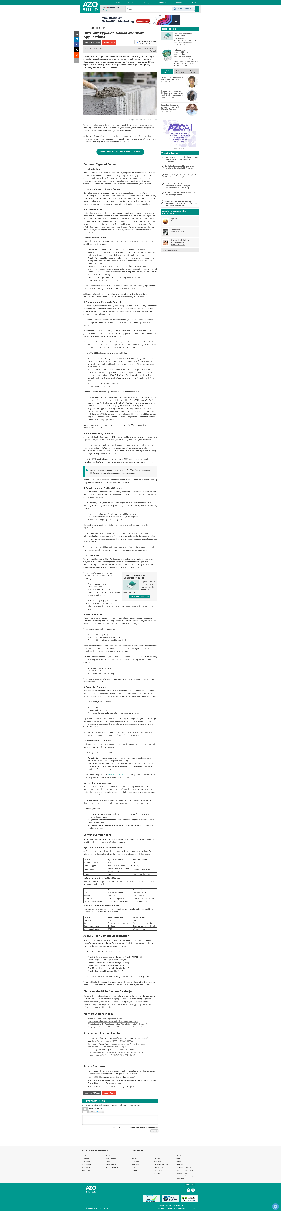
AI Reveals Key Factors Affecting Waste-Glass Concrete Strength (181, 176)
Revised (153, 51)
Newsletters (158, 1167)
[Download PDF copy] (76, 34)
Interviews (136, 1164)
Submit (154, 1131)
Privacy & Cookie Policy (184, 1170)
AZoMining (86, 1170)
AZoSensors (110, 1156)
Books (134, 1167)
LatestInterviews (166, 71)
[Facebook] (76, 44)
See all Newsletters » (169, 250)
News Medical (111, 1164)
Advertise (179, 1164)
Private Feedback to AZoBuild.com (145, 1127)
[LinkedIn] (76, 39)
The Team (157, 1162)
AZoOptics (86, 1167)
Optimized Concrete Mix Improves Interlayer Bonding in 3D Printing (179, 167)
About (178, 1156)
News (134, 1156)
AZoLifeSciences (112, 1167)
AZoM (84, 1156)
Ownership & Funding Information (184, 1177)
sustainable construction (118, 774)
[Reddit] (76, 55)
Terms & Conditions (183, 1167)
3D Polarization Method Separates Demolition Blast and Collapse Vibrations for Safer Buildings (179, 186)
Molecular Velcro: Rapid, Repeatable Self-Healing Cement (180, 194)
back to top (189, 1184)
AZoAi (108, 1162)
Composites (175, 229)
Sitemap (157, 1173)
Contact (179, 1162)
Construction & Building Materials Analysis (180, 241)
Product (135, 1170)
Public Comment (121, 1127)
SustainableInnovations (180, 71)
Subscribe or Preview (178, 221)
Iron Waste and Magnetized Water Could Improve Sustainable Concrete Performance (182, 159)
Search (178, 1159)
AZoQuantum (111, 1159)
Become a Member (161, 1164)
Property (157, 1156)
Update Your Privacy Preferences (100, 1208)
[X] (76, 49)
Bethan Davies (98, 48)
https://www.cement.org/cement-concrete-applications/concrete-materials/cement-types (116, 1045)
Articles (134, 1159)
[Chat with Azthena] (275, 1206)
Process (157, 1159)
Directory (135, 1162)
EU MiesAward (192, 71)
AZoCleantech (87, 1164)
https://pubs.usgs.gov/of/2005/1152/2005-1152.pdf (113, 1041)
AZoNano (85, 1159)
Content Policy (181, 1173)
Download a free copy (140, 597)
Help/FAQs (158, 1170)
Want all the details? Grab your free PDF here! (120, 152)
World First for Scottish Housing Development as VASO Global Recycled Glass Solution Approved (181, 203)
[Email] (76, 60)
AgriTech (174, 219)
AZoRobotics (86, 1162)
